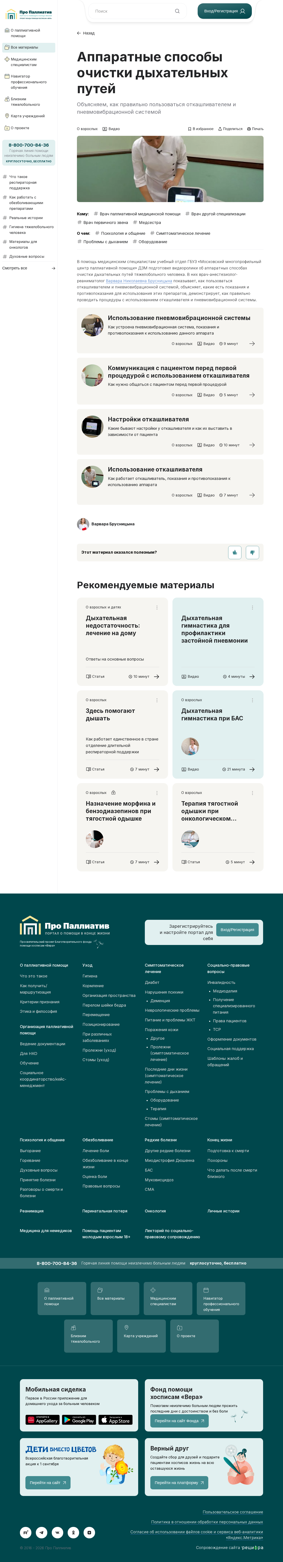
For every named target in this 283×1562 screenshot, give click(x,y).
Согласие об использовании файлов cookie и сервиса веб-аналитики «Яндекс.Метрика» (196, 1535)
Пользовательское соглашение (233, 1512)
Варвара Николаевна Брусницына (139, 280)
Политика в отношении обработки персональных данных (207, 1522)
